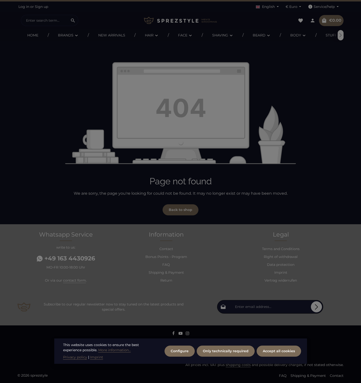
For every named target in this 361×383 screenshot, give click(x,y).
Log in (23, 6)
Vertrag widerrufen (280, 280)
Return (166, 280)
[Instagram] (187, 334)
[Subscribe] (316, 306)
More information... (114, 350)
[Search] (73, 20)
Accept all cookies (279, 351)
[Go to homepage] (180, 20)
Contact (166, 249)
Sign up (41, 6)
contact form (74, 280)
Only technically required (226, 351)
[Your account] (312, 20)
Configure (180, 351)
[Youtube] (181, 334)
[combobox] (44, 20)
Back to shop (180, 209)
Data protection (280, 264)
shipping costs (238, 365)
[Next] (341, 35)
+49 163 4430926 (69, 258)
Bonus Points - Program (166, 257)
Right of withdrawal (281, 257)
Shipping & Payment (166, 272)
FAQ (166, 264)
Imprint (280, 272)
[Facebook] (174, 334)
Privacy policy (75, 357)
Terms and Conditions (281, 249)
